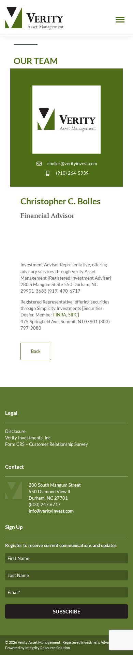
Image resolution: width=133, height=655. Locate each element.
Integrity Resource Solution (47, 647)
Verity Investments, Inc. (28, 437)
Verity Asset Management (39, 642)
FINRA (59, 314)
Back (36, 351)
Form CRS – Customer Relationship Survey (46, 444)
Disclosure (15, 431)
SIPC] (73, 314)
